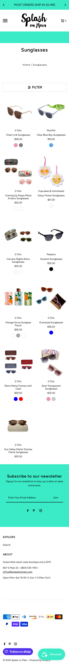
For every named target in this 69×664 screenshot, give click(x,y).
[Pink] (16, 145)
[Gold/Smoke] (16, 209)
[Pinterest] (34, 511)
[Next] (65, 5)
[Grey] (21, 145)
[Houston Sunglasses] (51, 235)
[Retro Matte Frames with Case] (18, 362)
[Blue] (51, 145)
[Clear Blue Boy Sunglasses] (51, 111)
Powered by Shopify (40, 660)
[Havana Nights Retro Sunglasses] (18, 235)
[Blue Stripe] (18, 335)
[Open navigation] (10, 20)
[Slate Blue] (16, 399)
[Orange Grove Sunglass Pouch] (18, 298)
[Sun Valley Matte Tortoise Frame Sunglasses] (18, 425)
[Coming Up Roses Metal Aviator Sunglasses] (18, 171)
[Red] (21, 399)
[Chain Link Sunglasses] (18, 111)
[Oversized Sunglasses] (51, 298)
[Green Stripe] (23, 335)
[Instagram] (40, 511)
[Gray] (54, 399)
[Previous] (4, 5)
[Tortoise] (21, 272)
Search (7, 544)
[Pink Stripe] (13, 335)
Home (26, 64)
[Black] (51, 269)
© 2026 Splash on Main (15, 660)
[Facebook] (28, 511)
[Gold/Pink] (21, 209)
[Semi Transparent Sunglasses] (51, 362)
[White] (51, 206)
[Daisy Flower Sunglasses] (51, 171)
